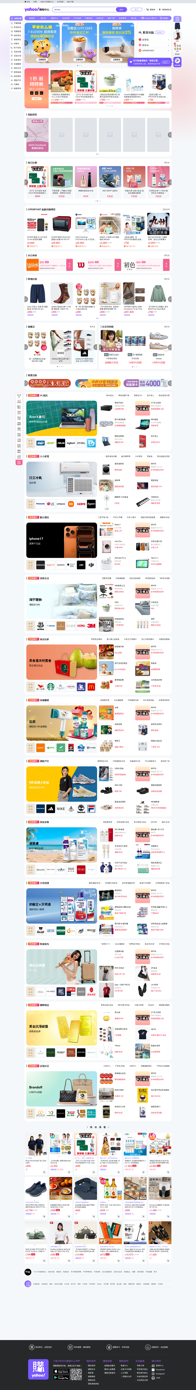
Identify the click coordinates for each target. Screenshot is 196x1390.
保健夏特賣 (104, 700)
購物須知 (91, 1380)
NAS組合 (110, 395)
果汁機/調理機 (76, 1271)
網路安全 (91, 1369)
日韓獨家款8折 (119, 761)
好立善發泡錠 (148, 700)
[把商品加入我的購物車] (44, 1172)
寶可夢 (112, 1284)
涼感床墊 (36, 1284)
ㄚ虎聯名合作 (126, 1376)
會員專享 (122, 18)
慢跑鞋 (153, 1284)
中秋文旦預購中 (130, 639)
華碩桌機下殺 (123, 395)
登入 (136, 9)
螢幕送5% (138, 395)
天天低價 (77, 18)
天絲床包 (44, 1284)
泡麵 (133, 1271)
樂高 (51, 1284)
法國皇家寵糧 (164, 639)
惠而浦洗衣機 (111, 456)
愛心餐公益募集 (113, 639)
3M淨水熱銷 (165, 578)
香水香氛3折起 (140, 822)
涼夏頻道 (88, 18)
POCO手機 (117, 517)
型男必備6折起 (107, 1005)
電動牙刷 (131, 1284)
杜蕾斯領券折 (164, 700)
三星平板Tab (103, 517)
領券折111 (106, 944)
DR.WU (154, 822)
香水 (155, 1271)
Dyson (99, 1284)
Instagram (160, 1373)
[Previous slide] (26, 1144)
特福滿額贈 (120, 578)
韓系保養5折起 (123, 822)
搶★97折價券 (145, 883)
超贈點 (165, 18)
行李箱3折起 (164, 944)
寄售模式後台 (142, 1369)
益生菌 (119, 1284)
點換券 (32, 18)
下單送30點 (120, 1066)
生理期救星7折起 (163, 883)
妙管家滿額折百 (128, 883)
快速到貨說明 (142, 1376)
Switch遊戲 (58, 1284)
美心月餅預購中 (147, 639)
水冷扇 (66, 1284)
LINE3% (107, 1066)
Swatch (151, 1005)
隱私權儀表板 (93, 1383)
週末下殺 (111, 18)
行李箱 (84, 1284)
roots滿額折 (120, 944)
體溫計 (138, 1284)
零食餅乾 (97, 1271)
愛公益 (134, 18)
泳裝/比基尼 (118, 1271)
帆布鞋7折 (165, 761)
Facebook (160, 1369)
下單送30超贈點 (163, 1066)
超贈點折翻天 (109, 1365)
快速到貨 (66, 18)
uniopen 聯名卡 (151, 18)
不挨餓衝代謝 (133, 700)
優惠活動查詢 (109, 1372)
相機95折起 (165, 517)
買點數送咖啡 (164, 1005)
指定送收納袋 (135, 578)
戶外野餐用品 (87, 1271)
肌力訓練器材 (107, 1271)
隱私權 (90, 1372)
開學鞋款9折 (103, 761)
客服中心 (124, 1365)
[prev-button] (26, 383)
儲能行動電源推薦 (148, 517)
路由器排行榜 (164, 395)
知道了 (165, 62)
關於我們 (91, 1365)
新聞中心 (160, 1365)
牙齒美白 (66, 1271)
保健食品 (127, 1271)
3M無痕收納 (150, 578)
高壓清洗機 (106, 578)
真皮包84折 (149, 944)
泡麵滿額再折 (146, 1066)
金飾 (124, 1284)
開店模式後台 (142, 1372)
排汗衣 (73, 1284)
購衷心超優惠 (109, 1369)
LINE (158, 1377)
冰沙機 (106, 1284)
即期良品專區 (96, 639)
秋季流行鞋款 (134, 944)
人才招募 (124, 1372)
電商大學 (140, 1365)
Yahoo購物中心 (36, 9)
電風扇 (149, 456)
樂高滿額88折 (94, 883)
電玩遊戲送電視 (163, 456)
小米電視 (138, 456)
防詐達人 (150, 395)
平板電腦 (149, 1271)
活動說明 (166, 209)
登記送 (43, 18)
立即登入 (160, 32)
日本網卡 (92, 1284)
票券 (79, 1284)
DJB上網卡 (131, 517)
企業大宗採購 (126, 1369)
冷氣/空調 (51, 1271)
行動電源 (146, 1284)
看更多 (177, 54)
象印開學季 (125, 456)
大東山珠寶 (138, 1005)
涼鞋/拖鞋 (140, 1271)
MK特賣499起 (124, 1005)
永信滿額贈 (118, 700)
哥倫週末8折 (135, 761)
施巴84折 (166, 822)
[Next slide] (45, 1144)
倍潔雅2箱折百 (111, 883)
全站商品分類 (142, 1380)
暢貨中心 (54, 18)
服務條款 (91, 1376)
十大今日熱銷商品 (39, 1271)
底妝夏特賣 (107, 822)
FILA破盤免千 (150, 761)
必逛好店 (100, 18)
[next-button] (170, 383)
